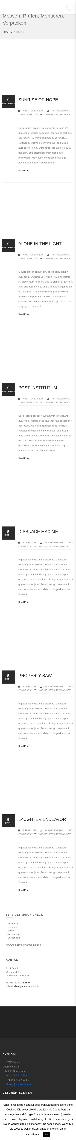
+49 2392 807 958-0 (17, 1075)
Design (49, 114)
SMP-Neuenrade (61, 111)
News (67, 114)
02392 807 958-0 (20, 982)
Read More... (24, 170)
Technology (63, 546)
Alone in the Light (40, 243)
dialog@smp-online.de (26, 986)
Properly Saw (35, 675)
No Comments (29, 114)
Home (8, 31)
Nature (58, 114)
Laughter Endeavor (42, 819)
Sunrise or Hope (38, 99)
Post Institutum (37, 387)
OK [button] (46, 1134)
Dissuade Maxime (38, 531)
